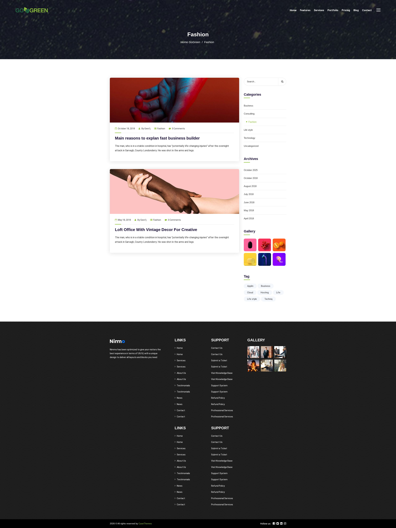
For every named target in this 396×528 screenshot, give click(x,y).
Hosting (265, 292)
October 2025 (251, 170)
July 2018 (249, 194)
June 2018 (249, 202)
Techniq (268, 299)
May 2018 (249, 210)
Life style (248, 130)
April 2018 (249, 218)
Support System (219, 385)
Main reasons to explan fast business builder (157, 138)
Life (278, 292)
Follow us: (265, 523)
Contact (367, 10)
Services (319, 10)
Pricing (346, 10)
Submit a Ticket (219, 360)
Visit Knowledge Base (221, 373)
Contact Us (216, 348)
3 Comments (178, 128)
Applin (250, 286)
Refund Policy (218, 398)
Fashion (161, 128)
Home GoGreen (190, 42)
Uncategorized (251, 146)
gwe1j (147, 128)
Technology (249, 138)
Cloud (250, 292)
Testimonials (183, 385)
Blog (356, 10)
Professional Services (222, 410)
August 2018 (250, 186)
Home (293, 10)
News (179, 398)
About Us (181, 373)
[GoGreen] (31, 10)
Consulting (249, 113)
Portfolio (332, 10)
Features (305, 10)
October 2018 (251, 178)
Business (248, 105)
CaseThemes (145, 523)
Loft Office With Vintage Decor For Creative (156, 229)
